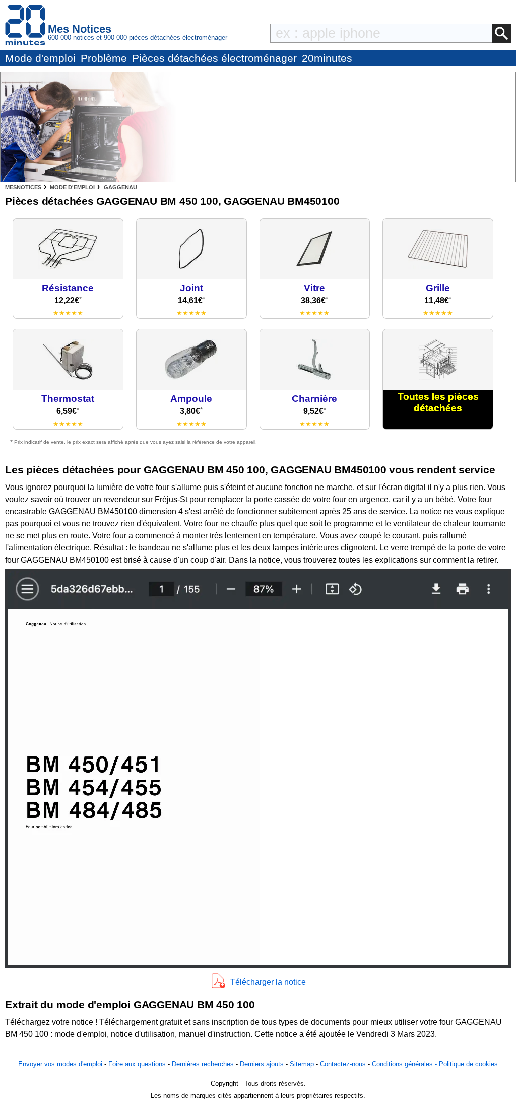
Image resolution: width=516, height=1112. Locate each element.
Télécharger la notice (268, 982)
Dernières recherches (203, 1064)
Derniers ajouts (262, 1064)
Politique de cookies (468, 1064)
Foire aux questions (137, 1064)
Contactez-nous (343, 1064)
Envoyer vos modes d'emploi (60, 1064)
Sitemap (302, 1064)
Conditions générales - (405, 1064)
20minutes (327, 58)
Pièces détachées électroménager (214, 58)
